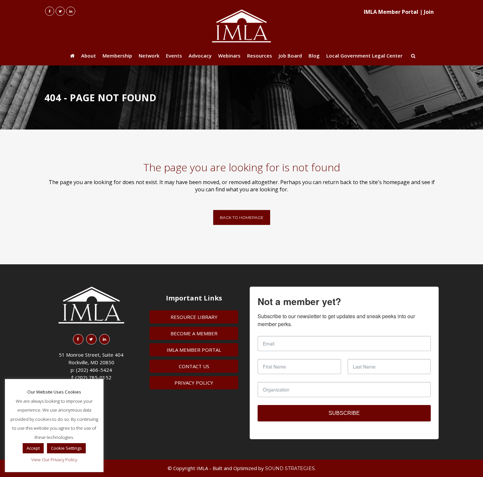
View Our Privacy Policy (54, 460)
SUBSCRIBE (344, 413)
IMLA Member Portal (391, 11)
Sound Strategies (290, 468)
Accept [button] (33, 448)
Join (429, 11)
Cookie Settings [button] (66, 448)
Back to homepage (242, 217)
